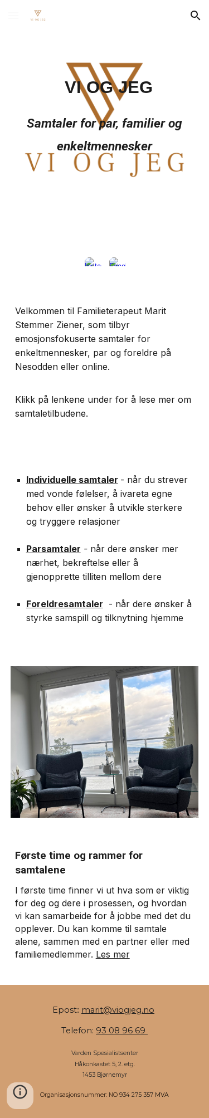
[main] (105, 119)
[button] (13, 15)
